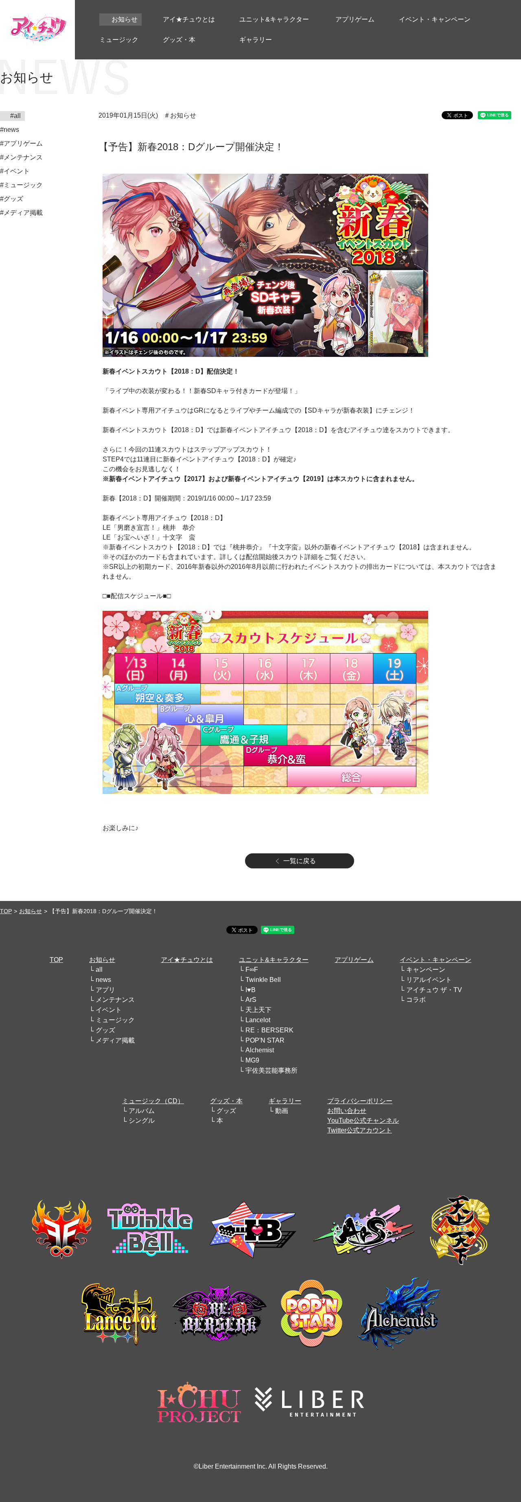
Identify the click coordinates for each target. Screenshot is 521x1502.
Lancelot (257, 1020)
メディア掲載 (115, 1040)
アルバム (142, 1110)
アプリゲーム (354, 959)
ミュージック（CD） (153, 1101)
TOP (6, 911)
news (103, 979)
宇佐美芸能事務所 (271, 1070)
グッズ (105, 1030)
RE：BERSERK (269, 1030)
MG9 (252, 1060)
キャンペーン (425, 969)
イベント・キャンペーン (435, 959)
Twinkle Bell (263, 979)
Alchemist (259, 1050)
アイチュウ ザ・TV (434, 989)
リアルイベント (429, 979)
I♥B (250, 989)
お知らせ (30, 911)
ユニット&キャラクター (274, 959)
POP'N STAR (265, 1040)
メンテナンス (115, 999)
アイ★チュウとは (187, 959)
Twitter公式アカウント (359, 1130)
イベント (109, 1009)
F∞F (251, 969)
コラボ (416, 999)
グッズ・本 (226, 1101)
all (99, 969)
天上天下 (258, 1009)
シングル (142, 1120)
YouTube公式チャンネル (363, 1120)
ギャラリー (285, 1101)
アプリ (105, 989)
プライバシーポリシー (359, 1101)
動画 (281, 1110)
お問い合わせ (346, 1110)
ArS (250, 999)
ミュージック (115, 1020)
